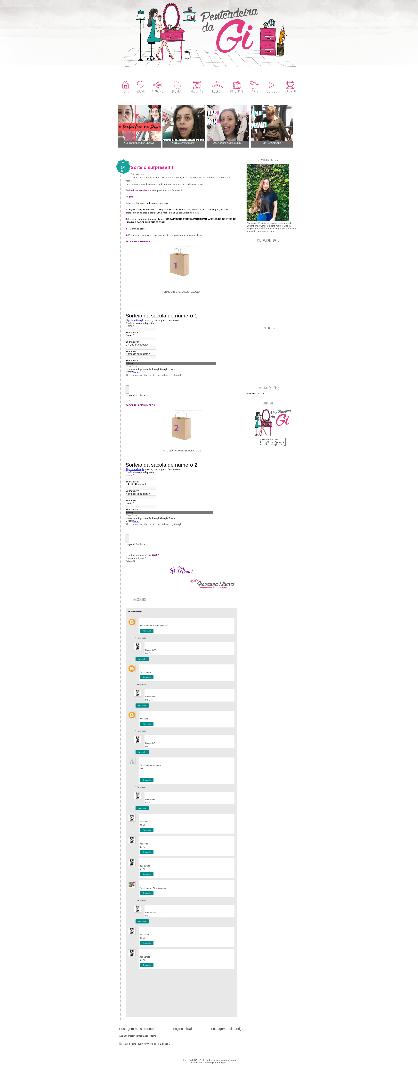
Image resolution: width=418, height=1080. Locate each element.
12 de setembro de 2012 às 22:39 (221, 713)
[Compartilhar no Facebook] (144, 599)
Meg (141, 713)
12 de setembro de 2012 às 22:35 (221, 667)
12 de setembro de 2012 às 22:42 (221, 760)
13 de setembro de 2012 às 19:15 (221, 645)
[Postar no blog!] (137, 599)
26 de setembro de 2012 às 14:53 (221, 952)
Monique (143, 760)
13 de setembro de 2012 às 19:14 (221, 794)
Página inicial (182, 1029)
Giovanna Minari (153, 644)
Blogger (222, 1062)
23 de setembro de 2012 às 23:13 (221, 883)
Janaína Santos (146, 620)
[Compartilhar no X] (141, 599)
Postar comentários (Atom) (142, 1035)
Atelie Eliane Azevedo (149, 883)
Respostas (141, 638)
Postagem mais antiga (227, 1029)
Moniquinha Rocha (148, 667)
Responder (147, 631)
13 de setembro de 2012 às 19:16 (221, 838)
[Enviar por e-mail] (134, 599)
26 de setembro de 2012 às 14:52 (221, 907)
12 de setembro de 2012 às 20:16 (221, 620)
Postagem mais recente (136, 1029)
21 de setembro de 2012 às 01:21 (221, 861)
